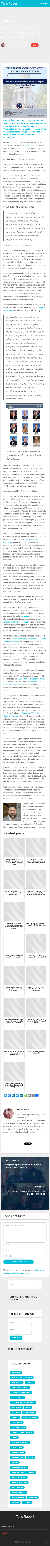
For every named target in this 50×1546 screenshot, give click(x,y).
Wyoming (25, 616)
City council (17, 1397)
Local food (17, 1422)
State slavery (18, 1497)
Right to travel (19, 1477)
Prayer (15, 1462)
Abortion (16, 1372)
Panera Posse (18, 1452)
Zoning (27, 1502)
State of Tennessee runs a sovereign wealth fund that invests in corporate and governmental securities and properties (24, 123)
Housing (15, 1412)
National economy (20, 1442)
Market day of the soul (22, 1432)
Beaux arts (17, 1382)
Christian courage (20, 1387)
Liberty (15, 1417)
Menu (42, 3)
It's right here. (6, 1533)
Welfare (15, 1502)
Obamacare (17, 1447)
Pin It (5, 1148)
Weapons (33, 1497)
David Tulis (10, 45)
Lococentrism (18, 1427)
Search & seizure (19, 1482)
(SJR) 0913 (27, 145)
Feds (28, 1407)
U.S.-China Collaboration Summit (31, 679)
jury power (29, 1412)
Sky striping (17, 1487)
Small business (18, 1492)
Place (30, 1457)
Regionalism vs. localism (23, 1472)
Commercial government (23, 1402)
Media (14, 1437)
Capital (30, 1382)
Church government (21, 1392)
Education (16, 1407)
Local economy (10, 21)
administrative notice (22, 1377)
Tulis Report (9, 3)
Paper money (17, 1457)
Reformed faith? (19, 1467)
